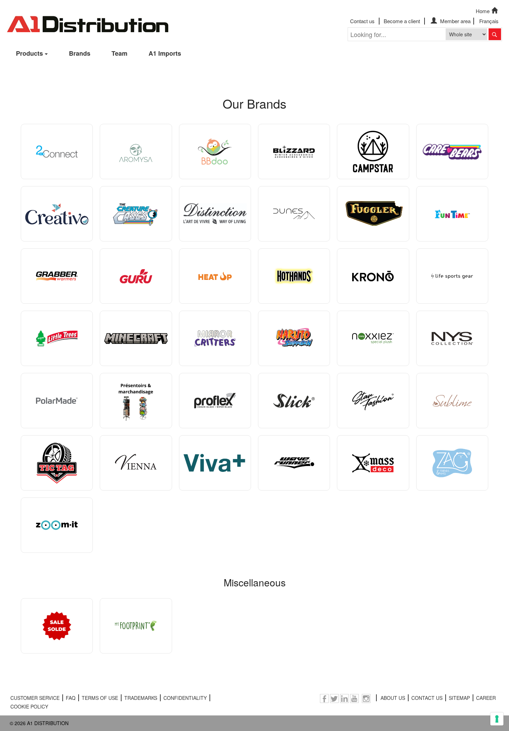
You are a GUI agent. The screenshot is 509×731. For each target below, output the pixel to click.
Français (489, 21)
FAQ (70, 697)
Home (483, 11)
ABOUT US (393, 697)
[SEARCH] (495, 34)
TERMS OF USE (100, 697)
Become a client (402, 21)
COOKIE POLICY (29, 706)
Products (29, 53)
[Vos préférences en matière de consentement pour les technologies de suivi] (496, 718)
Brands (79, 53)
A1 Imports (165, 53)
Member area (455, 21)
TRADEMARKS (140, 697)
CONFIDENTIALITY (185, 697)
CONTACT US (427, 697)
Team (119, 53)
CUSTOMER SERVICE (35, 697)
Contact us (362, 21)
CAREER (486, 697)
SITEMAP (459, 697)
